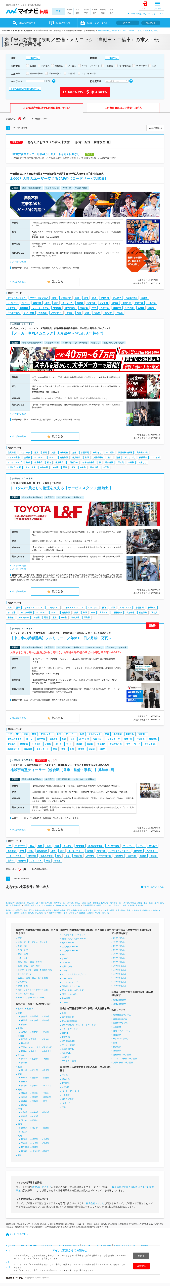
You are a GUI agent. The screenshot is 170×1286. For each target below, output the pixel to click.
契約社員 (66, 1079)
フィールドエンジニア (73, 607)
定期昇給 (127, 303)
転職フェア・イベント (126, 1245)
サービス (66, 958)
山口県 (35, 1116)
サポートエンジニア (39, 298)
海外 (111, 13)
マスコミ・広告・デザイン (74, 974)
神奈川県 (108, 313)
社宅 (49, 462)
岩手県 (57, 860)
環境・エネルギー (70, 994)
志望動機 (117, 1027)
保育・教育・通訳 (26, 993)
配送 (77, 298)
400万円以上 (119, 942)
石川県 (35, 1070)
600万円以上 (119, 950)
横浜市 (24, 1051)
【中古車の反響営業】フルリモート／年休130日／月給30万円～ (61, 638)
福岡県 (24, 1139)
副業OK (65, 1033)
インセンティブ (15, 462)
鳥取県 (24, 1112)
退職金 (115, 303)
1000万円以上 (119, 966)
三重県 (24, 1081)
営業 (18, 607)
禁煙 (87, 457)
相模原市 (47, 1051)
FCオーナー (67, 1103)
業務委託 (66, 1083)
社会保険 (117, 308)
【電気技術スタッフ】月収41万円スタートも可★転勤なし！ (46, 154)
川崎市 (33, 1051)
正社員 (141, 308)
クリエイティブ (25, 974)
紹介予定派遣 (68, 1099)
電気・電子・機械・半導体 (30, 962)
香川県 (35, 1128)
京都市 (24, 1101)
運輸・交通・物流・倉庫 (73, 990)
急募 (94, 298)
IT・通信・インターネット (73, 935)
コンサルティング (70, 982)
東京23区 (47, 1047)
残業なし (143, 462)
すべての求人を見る (154, 886)
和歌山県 (47, 1097)
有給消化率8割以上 (70, 1021)
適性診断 (117, 1035)
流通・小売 (67, 966)
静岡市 (24, 1085)
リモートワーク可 (70, 1029)
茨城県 (24, 1032)
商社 (64, 954)
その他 (65, 1002)
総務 (40, 846)
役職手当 (91, 303)
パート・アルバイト (71, 1091)
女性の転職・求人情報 (123, 1062)
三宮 (10, 734)
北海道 (69, 9)
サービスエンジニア (17, 298)
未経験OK (66, 1053)
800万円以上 (119, 958)
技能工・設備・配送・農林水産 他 (33, 978)
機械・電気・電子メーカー (74, 939)
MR (17, 734)
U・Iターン (13, 303)
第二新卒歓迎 (68, 1017)
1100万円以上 (119, 970)
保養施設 (42, 313)
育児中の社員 (14, 313)
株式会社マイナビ (41, 1187)
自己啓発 (24, 308)
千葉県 (87, 617)
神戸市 (24, 1105)
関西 (78, 13)
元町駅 (48, 744)
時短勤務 (57, 308)
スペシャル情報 (19, 565)
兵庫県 (102, 749)
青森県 (24, 1016)
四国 (94, 13)
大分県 (35, 1143)
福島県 (46, 1020)
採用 (86, 298)
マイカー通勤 (14, 457)
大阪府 (92, 749)
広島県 (24, 1116)
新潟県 (24, 1059)
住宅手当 (38, 462)
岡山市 (24, 1120)
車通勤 (90, 744)
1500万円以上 (119, 986)
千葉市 (24, 1047)
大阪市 (35, 1101)
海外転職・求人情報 (122, 1054)
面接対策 (117, 1046)
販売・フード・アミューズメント (33, 942)
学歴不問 (105, 298)
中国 (86, 13)
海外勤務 (64, 452)
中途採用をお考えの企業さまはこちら (147, 13)
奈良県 (35, 1097)
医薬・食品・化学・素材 (29, 966)
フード (65, 970)
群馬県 (46, 1032)
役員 (64, 1107)
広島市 (35, 1120)
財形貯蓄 (12, 308)
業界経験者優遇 (125, 452)
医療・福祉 (23, 946)
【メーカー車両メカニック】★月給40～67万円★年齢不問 (56, 333)
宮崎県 (46, 1143)
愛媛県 (46, 1128)
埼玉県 (120, 313)
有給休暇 (105, 308)
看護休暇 (22, 860)
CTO (59, 734)
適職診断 (117, 1050)
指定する (34, 58)
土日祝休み (73, 462)
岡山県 (46, 1112)
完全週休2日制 (68, 1041)
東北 (58, 11)
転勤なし (97, 452)
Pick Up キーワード (29, 1245)
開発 (34, 734)
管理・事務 (23, 986)
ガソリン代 (67, 303)
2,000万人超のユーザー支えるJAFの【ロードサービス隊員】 (59, 178)
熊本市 (46, 1151)
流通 (26, 734)
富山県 (24, 1070)
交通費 (144, 298)
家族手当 (84, 308)
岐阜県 (24, 1077)
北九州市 (36, 1151)
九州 (103, 13)
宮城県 (46, 1016)
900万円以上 (119, 962)
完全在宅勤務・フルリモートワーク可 (79, 1025)
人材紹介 (66, 1087)
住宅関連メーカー (70, 946)
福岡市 (24, 1151)
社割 (67, 856)
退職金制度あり (69, 1049)
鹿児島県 (25, 1147)
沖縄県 (35, 1147)
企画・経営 (23, 950)
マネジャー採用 (69, 1061)
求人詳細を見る (19, 282)
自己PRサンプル (120, 1023)
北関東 (86, 9)
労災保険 (129, 308)
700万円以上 (119, 954)
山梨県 (35, 1059)
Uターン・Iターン (121, 1039)
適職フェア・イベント (123, 1031)
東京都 (97, 313)
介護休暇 (152, 303)
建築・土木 (23, 954)
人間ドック (152, 851)
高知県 (24, 1132)
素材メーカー (68, 942)
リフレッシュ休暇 (40, 308)
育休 (56, 303)
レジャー (66, 962)
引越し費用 (31, 467)
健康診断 (153, 739)
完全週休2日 (131, 298)
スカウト (127, 23)
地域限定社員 (14, 749)
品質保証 (12, 452)
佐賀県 (35, 1139)
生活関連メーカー (70, 950)
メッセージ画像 (19, 262)
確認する (141, 1266)
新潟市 (24, 1063)
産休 (47, 303)
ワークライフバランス (120, 851)
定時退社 (142, 734)
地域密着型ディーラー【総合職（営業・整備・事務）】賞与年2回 (62, 770)
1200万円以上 (119, 974)
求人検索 (12, 1245)
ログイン (145, 9)
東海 (69, 13)
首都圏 (94, 9)
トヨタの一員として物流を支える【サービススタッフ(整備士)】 (61, 488)
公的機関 (66, 998)
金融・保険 (67, 978)
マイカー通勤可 (69, 1045)
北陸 (111, 9)
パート (69, 744)
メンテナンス (53, 607)
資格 (115, 1043)
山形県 (35, 1020)
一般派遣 (66, 1095)
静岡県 (35, 1077)
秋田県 (24, 1020)
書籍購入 (12, 744)
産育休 (11, 860)
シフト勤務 (29, 313)
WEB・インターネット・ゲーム (32, 997)
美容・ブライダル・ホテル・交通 (33, 990)
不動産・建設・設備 (71, 986)
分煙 (85, 612)
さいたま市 (35, 1047)
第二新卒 (117, 298)
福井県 (46, 1070)
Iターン (25, 303)
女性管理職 (98, 457)
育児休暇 (101, 744)
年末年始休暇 (88, 462)
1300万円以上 (119, 978)
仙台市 (24, 1024)
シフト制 (104, 303)
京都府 (35, 1093)
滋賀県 (24, 1093)
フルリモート (42, 749)
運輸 (54, 298)
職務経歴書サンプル (122, 1015)
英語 (53, 452)
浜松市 (35, 1085)
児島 (10, 607)
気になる (151, 23)
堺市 (45, 1101)
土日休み (104, 612)
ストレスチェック (16, 856)
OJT (94, 308)
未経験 (151, 308)
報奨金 (80, 303)
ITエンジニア (23, 958)
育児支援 (41, 739)
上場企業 (66, 1057)
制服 (28, 462)
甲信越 (103, 9)
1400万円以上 (119, 982)
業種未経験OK (119, 1004)
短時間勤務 (70, 308)
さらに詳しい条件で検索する (26, 89)
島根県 (35, 1112)
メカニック (66, 298)
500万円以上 (119, 946)
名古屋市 (47, 1085)
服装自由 (66, 1037)
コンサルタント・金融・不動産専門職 (35, 970)
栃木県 (35, 1032)
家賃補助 (76, 457)
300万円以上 (119, 938)
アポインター (47, 734)
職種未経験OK (119, 1000)
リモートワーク (133, 744)
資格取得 (37, 303)
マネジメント (125, 607)
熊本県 (24, 1143)
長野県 (46, 1059)
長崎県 (46, 1139)
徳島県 (24, 1128)
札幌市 (30, 1008)
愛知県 (81, 749)
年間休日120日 (14, 467)
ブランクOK (56, 313)
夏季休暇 (24, 744)
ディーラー (71, 734)
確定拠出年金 (46, 856)
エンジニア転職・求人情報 (125, 1058)
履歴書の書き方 (120, 1019)
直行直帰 (44, 467)
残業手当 (139, 303)
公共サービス (24, 982)
